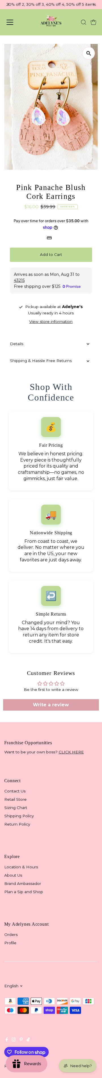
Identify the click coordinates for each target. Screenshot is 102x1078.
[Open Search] (83, 22)
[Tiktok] (28, 1040)
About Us (13, 875)
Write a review (51, 704)
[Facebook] (6, 1040)
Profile (10, 943)
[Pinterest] (21, 1040)
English (11, 986)
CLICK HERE (71, 752)
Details (16, 343)
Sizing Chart (15, 807)
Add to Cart (51, 254)
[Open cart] (93, 22)
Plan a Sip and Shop (23, 891)
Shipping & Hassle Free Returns (41, 360)
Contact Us (15, 791)
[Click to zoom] (88, 53)
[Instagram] (13, 1040)
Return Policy (17, 824)
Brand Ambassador (22, 883)
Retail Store (15, 799)
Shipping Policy (19, 816)
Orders (11, 934)
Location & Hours (21, 867)
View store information (51, 322)
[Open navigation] (15, 22)
